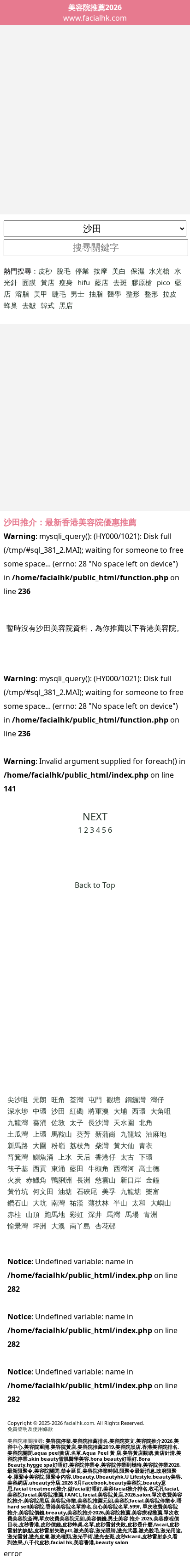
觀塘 (113, 1099)
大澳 (58, 1225)
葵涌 (40, 1122)
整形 (133, 293)
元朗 (40, 1099)
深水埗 (17, 1111)
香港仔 (105, 1156)
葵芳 (83, 1133)
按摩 (100, 270)
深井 (95, 1214)
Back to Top (95, 885)
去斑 (120, 282)
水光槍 (159, 270)
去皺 (29, 305)
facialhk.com (79, 1422)
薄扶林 (98, 1202)
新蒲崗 (105, 1133)
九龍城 (130, 1133)
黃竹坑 (17, 1191)
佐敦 (58, 1122)
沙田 (58, 1111)
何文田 (43, 1191)
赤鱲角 (36, 1179)
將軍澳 (98, 1111)
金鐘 (153, 1179)
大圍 (40, 1145)
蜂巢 (11, 305)
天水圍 (123, 1122)
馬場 (132, 1214)
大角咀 (160, 1111)
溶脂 (22, 293)
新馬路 (17, 1145)
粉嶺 (58, 1145)
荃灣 (76, 1099)
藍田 (76, 1168)
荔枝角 (80, 1145)
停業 (82, 270)
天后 (83, 1156)
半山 (120, 1202)
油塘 (65, 1191)
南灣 (58, 1202)
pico (163, 282)
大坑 (40, 1202)
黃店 (47, 282)
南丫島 (80, 1225)
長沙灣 (98, 1122)
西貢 (40, 1168)
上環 (40, 1133)
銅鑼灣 (135, 1099)
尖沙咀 (17, 1099)
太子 (76, 1122)
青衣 (146, 1145)
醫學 (114, 293)
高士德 (149, 1168)
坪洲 (40, 1225)
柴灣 (102, 1145)
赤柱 (14, 1214)
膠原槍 (141, 282)
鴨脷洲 (61, 1179)
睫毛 (59, 293)
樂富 (153, 1191)
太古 (127, 1156)
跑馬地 (54, 1214)
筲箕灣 (17, 1156)
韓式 (47, 305)
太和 (139, 1202)
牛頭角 (98, 1168)
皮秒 (45, 270)
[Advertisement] (95, 119)
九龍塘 (130, 1191)
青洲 (150, 1214)
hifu (83, 282)
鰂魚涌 (43, 1156)
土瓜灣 (17, 1133)
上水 (65, 1156)
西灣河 (123, 1168)
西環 (139, 1111)
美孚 (109, 1191)
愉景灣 (17, 1225)
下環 (146, 1156)
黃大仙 (123, 1145)
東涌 (58, 1168)
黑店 (66, 305)
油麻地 (156, 1133)
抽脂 (96, 293)
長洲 (83, 1179)
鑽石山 (17, 1202)
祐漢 (76, 1202)
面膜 (29, 282)
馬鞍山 (61, 1133)
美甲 (41, 293)
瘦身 (66, 282)
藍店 (101, 282)
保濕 (137, 270)
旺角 (58, 1099)
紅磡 (76, 1111)
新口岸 (130, 1179)
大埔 (120, 1111)
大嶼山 (160, 1202)
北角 (146, 1122)
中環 (40, 1111)
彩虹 (76, 1214)
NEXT (95, 816)
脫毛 (64, 270)
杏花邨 (105, 1225)
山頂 (33, 1214)
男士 (77, 293)
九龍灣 (17, 1122)
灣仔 (157, 1099)
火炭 (14, 1179)
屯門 (95, 1099)
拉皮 (170, 293)
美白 (119, 270)
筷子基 (17, 1168)
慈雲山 (105, 1179)
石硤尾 (87, 1191)
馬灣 (113, 1214)
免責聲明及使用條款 (30, 1428)
